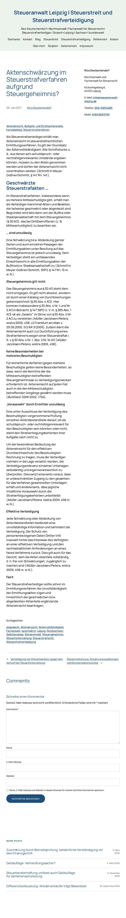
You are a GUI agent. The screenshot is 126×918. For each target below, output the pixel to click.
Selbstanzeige (15, 634)
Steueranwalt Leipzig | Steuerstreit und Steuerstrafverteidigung (63, 16)
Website (10, 775)
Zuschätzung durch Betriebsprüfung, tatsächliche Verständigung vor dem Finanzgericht (54, 851)
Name (9, 747)
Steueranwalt (33, 634)
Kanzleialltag (14, 130)
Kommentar (12, 709)
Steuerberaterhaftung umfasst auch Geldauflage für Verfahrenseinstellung (40, 874)
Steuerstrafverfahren (36, 130)
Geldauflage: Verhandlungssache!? (30, 863)
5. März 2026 (116, 852)
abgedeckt (12, 627)
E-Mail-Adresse (13, 761)
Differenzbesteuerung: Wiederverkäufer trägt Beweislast (46, 886)
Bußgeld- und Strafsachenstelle (43, 126)
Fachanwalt (13, 631)
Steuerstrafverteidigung (21, 642)
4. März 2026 (113, 863)
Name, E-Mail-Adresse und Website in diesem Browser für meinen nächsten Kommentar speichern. (56, 790)
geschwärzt (29, 631)
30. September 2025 (110, 886)
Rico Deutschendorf (39, 107)
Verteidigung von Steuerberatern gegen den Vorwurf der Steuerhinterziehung (34, 661)
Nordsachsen (55, 631)
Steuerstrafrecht (43, 638)
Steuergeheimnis (52, 634)
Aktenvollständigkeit (51, 627)
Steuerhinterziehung (19, 638)
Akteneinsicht (14, 126)
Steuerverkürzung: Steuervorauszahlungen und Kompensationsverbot (93, 661)
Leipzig (41, 631)
